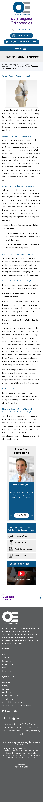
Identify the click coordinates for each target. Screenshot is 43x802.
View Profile (21, 515)
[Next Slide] (32, 515)
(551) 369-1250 (24, 29)
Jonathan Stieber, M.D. (13, 724)
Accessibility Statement (12, 702)
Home (5, 654)
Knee (28, 66)
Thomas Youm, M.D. (17, 727)
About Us (6, 658)
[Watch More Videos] (21, 575)
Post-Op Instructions (24, 549)
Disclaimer (6, 682)
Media (4, 668)
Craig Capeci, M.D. (21, 485)
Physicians (21, 451)
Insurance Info (21, 556)
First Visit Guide (21, 536)
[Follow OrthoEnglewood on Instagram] (18, 718)
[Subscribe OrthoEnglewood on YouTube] (14, 718)
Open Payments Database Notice (17, 705)
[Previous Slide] (11, 515)
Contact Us (7, 671)
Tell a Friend (7, 699)
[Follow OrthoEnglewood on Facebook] (5, 718)
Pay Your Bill (24, 36)
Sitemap (5, 689)
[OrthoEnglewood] (21, 8)
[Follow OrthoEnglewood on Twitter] (9, 718)
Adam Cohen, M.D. (17, 731)
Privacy (5, 686)
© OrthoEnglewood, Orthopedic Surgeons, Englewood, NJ (21, 743)
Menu (18, 48)
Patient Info (7, 664)
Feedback (6, 692)
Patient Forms (21, 542)
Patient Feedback (10, 696)
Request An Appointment (23, 42)
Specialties (20, 66)
